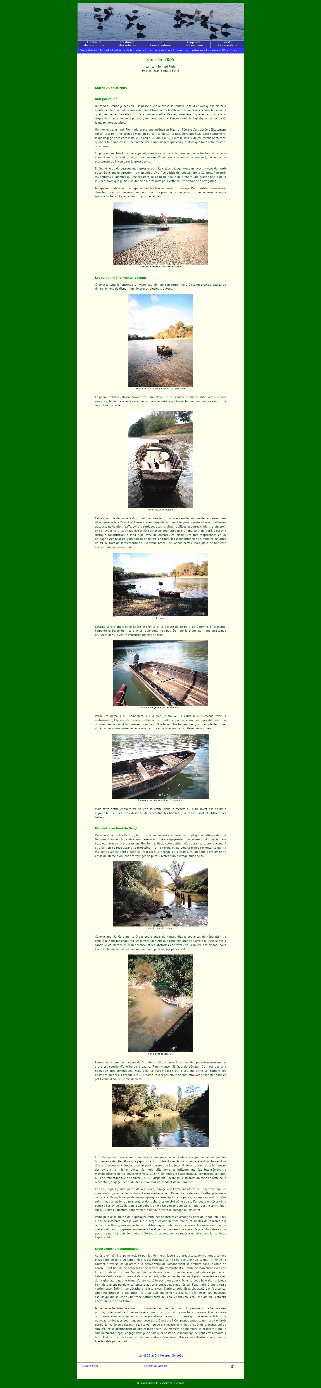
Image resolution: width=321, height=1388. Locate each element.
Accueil (104, 50)
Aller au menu (101, 1)
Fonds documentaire (227, 44)
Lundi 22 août (147, 1356)
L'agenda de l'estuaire (194, 44)
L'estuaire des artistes (127, 44)
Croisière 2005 (216, 50)
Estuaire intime (90, 1366)
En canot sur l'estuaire (188, 50)
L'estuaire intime (158, 50)
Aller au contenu (85, 1)
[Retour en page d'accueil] (160, 21)
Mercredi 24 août (171, 1356)
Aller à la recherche (118, 1)
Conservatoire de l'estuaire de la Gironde (162, 1383)
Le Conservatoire (160, 44)
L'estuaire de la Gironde (94, 44)
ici (119, 406)
